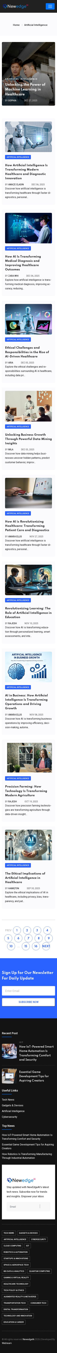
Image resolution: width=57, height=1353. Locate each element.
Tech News (8, 1099)
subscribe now (28, 1002)
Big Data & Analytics (14, 1271)
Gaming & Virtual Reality (16, 1277)
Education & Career (14, 1322)
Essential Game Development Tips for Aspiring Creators (34, 1076)
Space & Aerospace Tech (16, 1265)
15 (25, 946)
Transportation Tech (15, 1303)
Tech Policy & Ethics (14, 1290)
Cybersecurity (9, 1116)
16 (35, 946)
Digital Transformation (16, 1309)
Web (7, 1343)
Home (16, 25)
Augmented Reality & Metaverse (20, 1297)
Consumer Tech (38, 1303)
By (10, 100)
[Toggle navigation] (50, 6)
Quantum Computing (39, 1271)
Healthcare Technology (16, 1284)
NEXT (46, 946)
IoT (27, 1246)
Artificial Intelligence (21, 79)
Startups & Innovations (16, 1258)
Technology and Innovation (18, 1316)
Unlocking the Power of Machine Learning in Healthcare (25, 89)
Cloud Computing (12, 1246)
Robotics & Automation (16, 1252)
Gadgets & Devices (12, 1105)
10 (11, 946)
